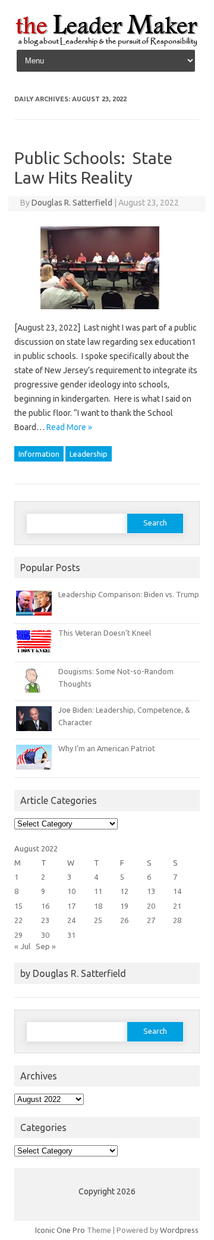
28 (177, 920)
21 (177, 906)
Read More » (69, 427)
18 (98, 906)
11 (98, 891)
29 (18, 935)
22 (18, 920)
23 (45, 920)
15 (18, 906)
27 (151, 920)
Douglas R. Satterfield (72, 202)
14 (177, 891)
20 (151, 906)
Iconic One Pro (60, 1230)
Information (38, 454)
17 (71, 906)
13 (151, 891)
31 (71, 935)
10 (71, 891)
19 (124, 906)
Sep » (46, 946)
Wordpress (179, 1230)
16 (45, 906)
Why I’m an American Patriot (106, 748)
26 (124, 920)
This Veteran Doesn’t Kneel (104, 633)
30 (45, 935)
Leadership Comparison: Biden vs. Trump (128, 594)
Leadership (89, 454)
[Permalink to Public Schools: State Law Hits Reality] (107, 313)
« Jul (22, 946)
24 (71, 920)
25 (98, 920)
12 (124, 891)
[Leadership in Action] (107, 44)
